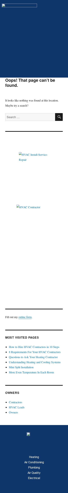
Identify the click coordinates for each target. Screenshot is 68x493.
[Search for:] (30, 117)
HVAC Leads (16, 407)
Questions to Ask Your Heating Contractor (33, 357)
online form (25, 317)
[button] (34, 70)
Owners (13, 412)
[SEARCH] (59, 117)
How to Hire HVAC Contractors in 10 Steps (34, 347)
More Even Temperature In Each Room (31, 372)
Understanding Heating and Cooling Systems (35, 362)
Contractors (15, 402)
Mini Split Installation (21, 367)
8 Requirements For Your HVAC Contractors (35, 352)
